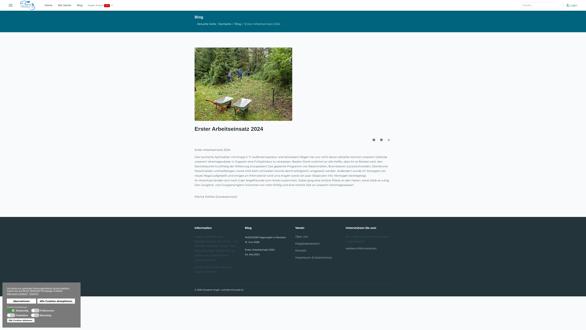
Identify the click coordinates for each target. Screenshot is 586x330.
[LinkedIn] (381, 140)
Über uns (301, 236)
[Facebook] (373, 140)
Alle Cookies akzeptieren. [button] (56, 301)
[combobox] (540, 5)
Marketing (45, 315)
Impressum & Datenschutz (313, 257)
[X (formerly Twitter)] (388, 140)
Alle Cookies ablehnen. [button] (21, 320)
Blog (80, 5)
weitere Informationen (361, 248)
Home (48, 5)
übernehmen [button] (21, 301)
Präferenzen (47, 311)
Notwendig (22, 311)
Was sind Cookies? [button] (17, 294)
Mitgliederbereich (307, 243)
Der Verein (64, 5)
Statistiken (22, 315)
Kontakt (300, 250)
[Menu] (11, 5)
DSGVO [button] (33, 294)
